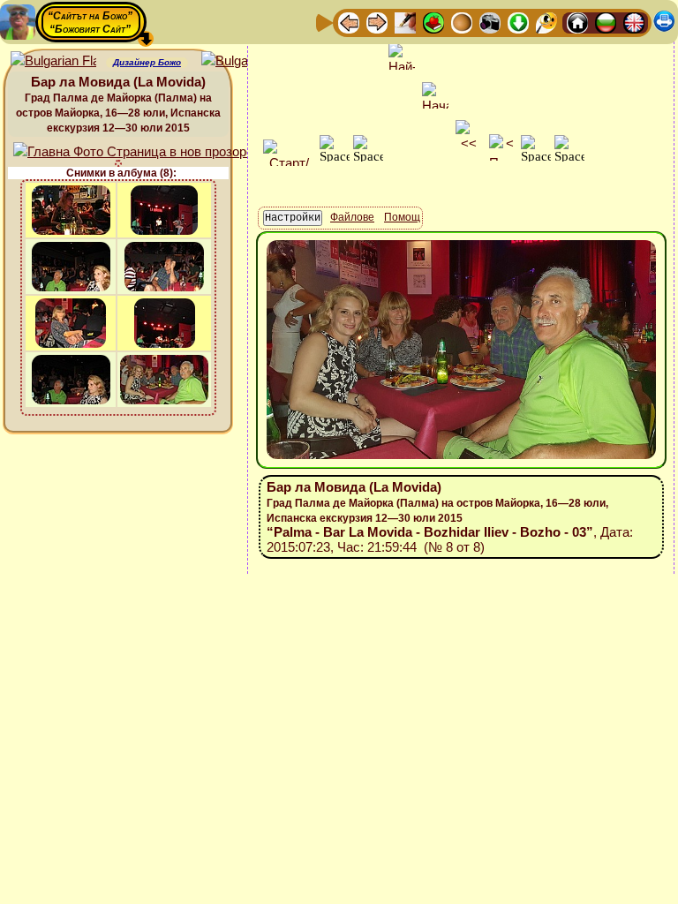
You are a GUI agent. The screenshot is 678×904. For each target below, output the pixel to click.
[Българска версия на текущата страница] (244, 61)
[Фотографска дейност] (490, 21)
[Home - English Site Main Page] (633, 21)
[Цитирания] (433, 21)
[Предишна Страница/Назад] (348, 21)
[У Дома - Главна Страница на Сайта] (577, 21)
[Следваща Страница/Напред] (377, 21)
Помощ (402, 217)
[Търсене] (546, 21)
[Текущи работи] (461, 21)
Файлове (352, 217)
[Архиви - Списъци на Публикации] (405, 21)
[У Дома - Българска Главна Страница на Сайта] (605, 21)
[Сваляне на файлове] (518, 21)
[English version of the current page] (53, 61)
